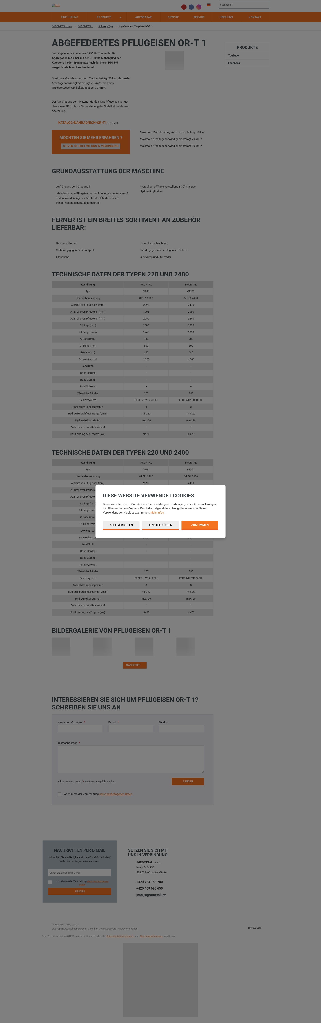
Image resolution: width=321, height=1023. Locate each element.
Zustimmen (200, 525)
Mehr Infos (157, 512)
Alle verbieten (121, 525)
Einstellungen (160, 525)
